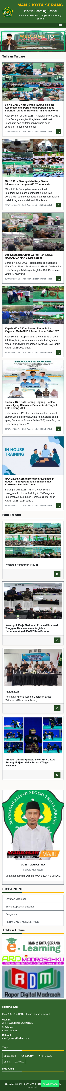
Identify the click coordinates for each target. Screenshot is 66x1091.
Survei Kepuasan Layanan (20, 906)
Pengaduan (12, 914)
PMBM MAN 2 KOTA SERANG (22, 922)
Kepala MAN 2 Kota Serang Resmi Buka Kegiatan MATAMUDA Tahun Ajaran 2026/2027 (32, 330)
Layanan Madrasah (16, 899)
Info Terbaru (45, 1056)
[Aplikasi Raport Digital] (33, 960)
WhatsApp (51, 1084)
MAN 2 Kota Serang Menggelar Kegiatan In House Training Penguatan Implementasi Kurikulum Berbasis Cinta (29, 481)
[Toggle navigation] (60, 25)
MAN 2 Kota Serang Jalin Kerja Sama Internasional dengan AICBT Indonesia (27, 182)
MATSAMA (19, 1061)
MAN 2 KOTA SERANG (40, 1083)
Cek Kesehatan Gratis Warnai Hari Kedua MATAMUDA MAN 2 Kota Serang (29, 256)
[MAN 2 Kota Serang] (33, 945)
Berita (7, 1061)
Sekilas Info (10, 1056)
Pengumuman (27, 1056)
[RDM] (33, 982)
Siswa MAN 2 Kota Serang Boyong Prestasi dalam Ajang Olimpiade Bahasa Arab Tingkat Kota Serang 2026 (31, 405)
